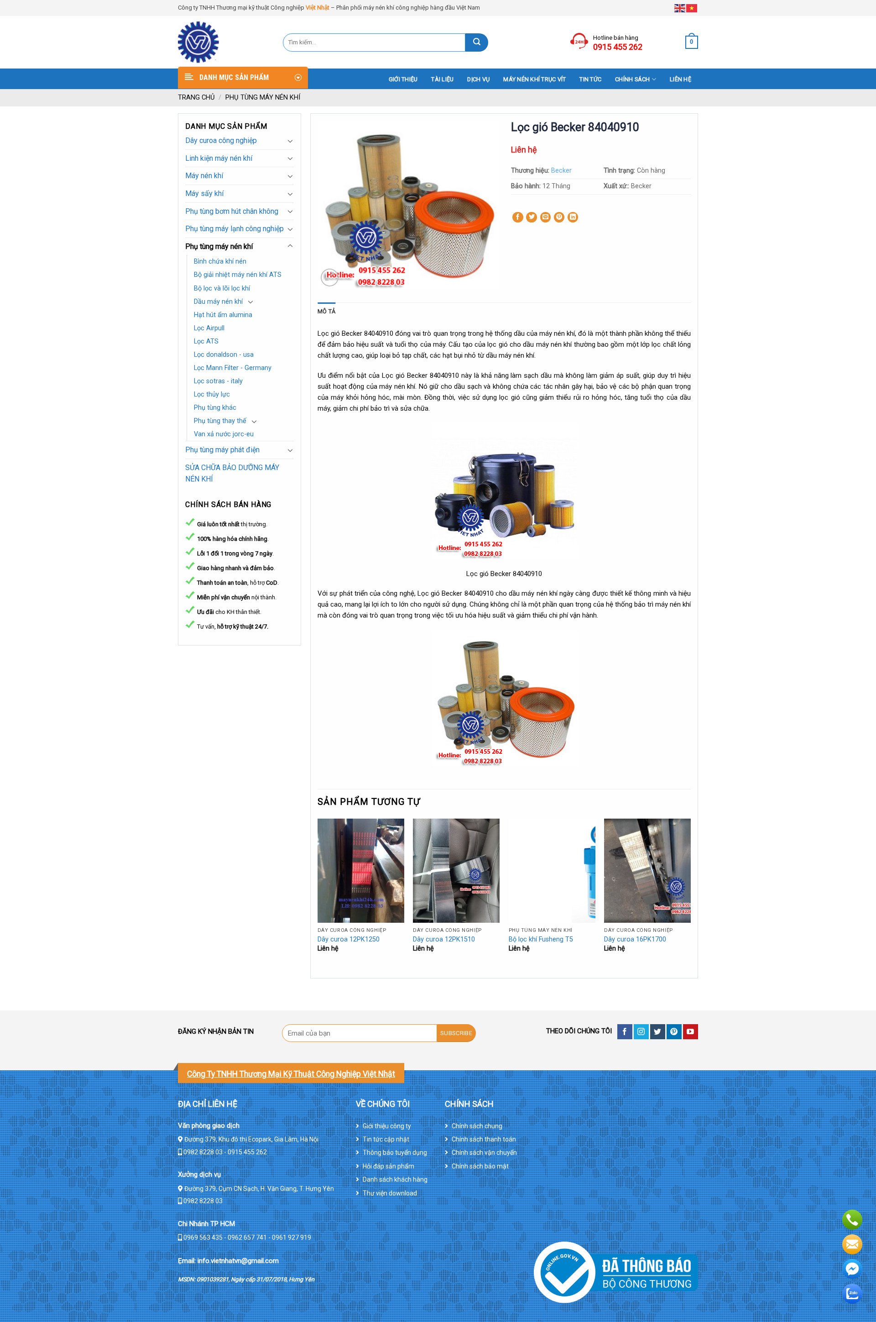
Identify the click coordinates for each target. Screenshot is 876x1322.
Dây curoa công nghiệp (221, 140)
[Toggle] (290, 140)
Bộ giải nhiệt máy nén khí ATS (238, 275)
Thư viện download (390, 1193)
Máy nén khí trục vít (534, 79)
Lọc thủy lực (212, 394)
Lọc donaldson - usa (224, 355)
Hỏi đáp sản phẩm (388, 1166)
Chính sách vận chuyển (484, 1152)
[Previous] (318, 897)
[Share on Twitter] (531, 217)
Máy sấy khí (204, 193)
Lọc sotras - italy (218, 381)
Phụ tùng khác (215, 408)
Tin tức (590, 79)
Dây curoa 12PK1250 (349, 939)
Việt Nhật (317, 7)
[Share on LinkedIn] (573, 217)
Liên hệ (680, 79)
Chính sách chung (477, 1126)
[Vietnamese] (692, 7)
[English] (680, 7)
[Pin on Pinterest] (559, 217)
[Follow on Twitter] (657, 1031)
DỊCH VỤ (478, 79)
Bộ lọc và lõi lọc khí (222, 288)
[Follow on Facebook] (624, 1031)
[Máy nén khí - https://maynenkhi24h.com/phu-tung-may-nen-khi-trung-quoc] (223, 42)
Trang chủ (196, 97)
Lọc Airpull (209, 328)
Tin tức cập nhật (386, 1139)
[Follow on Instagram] (641, 1031)
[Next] (690, 897)
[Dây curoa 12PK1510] (456, 871)
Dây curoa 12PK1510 (444, 939)
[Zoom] (330, 277)
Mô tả (326, 311)
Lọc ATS (206, 341)
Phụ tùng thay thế (220, 421)
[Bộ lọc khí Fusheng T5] (552, 871)
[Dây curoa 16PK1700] (647, 871)
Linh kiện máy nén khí (218, 158)
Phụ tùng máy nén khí (262, 97)
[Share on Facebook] (517, 217)
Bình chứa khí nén (220, 261)
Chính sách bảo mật (480, 1166)
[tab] (326, 311)
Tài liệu (442, 79)
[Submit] (476, 42)
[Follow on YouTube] (690, 1031)
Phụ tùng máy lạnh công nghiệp (234, 228)
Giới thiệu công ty (387, 1126)
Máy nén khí (204, 175)
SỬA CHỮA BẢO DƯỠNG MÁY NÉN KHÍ (232, 473)
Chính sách (632, 79)
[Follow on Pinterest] (674, 1031)
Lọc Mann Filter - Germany (232, 368)
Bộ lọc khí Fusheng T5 (541, 939)
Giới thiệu (403, 79)
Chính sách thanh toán (484, 1139)
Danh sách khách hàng (395, 1179)
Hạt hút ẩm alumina (223, 315)
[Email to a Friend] (545, 217)
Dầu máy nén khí (218, 302)
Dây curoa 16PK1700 (635, 939)
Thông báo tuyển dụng (395, 1152)
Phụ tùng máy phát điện (222, 449)
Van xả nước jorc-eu (224, 434)
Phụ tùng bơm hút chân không (231, 211)
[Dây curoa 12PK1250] (361, 871)
